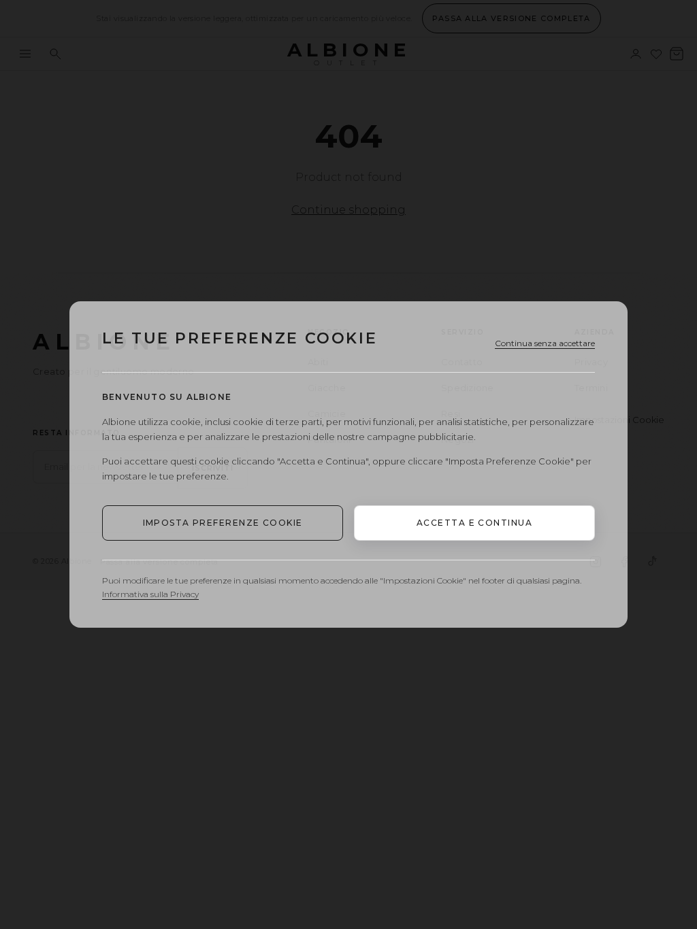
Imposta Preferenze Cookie (223, 523)
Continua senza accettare (545, 343)
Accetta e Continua (474, 523)
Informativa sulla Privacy (150, 594)
